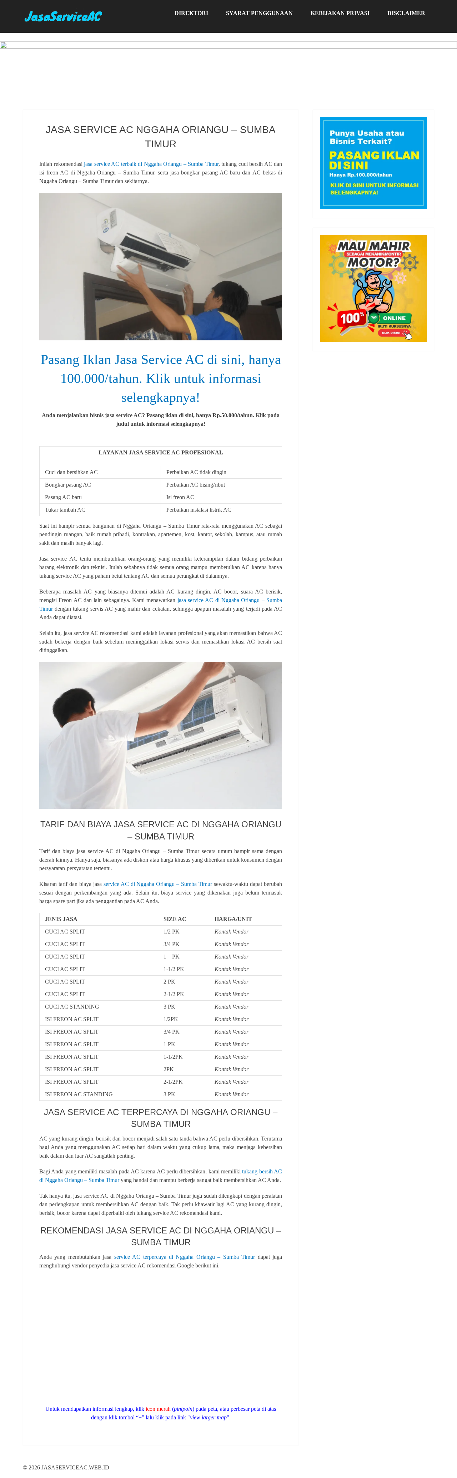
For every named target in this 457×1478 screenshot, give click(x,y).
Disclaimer (406, 13)
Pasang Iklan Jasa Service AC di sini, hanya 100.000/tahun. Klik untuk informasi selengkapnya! (161, 378)
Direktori (191, 13)
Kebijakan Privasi (340, 13)
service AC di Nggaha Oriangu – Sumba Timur (158, 884)
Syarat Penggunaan (259, 13)
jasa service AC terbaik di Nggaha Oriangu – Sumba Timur (151, 164)
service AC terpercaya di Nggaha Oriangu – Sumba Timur (184, 1257)
